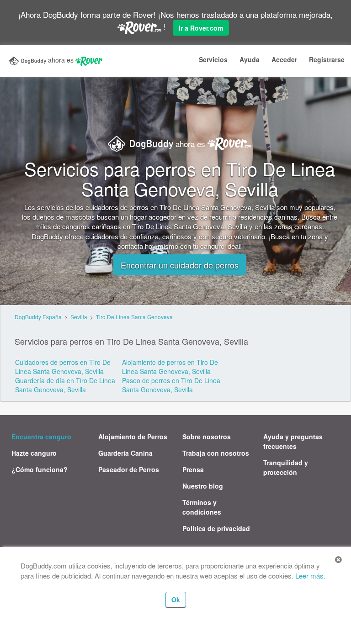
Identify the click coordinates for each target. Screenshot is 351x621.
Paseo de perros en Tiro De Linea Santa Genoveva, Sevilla (171, 385)
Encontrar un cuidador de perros (180, 265)
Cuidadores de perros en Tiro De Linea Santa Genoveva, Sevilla (63, 367)
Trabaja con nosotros (215, 453)
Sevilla (78, 317)
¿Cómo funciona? (39, 469)
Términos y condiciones (201, 507)
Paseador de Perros (128, 469)
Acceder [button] (284, 59)
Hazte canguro (34, 453)
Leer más (309, 575)
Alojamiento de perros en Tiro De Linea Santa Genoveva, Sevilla (170, 367)
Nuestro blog (202, 485)
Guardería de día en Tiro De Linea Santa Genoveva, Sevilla (65, 385)
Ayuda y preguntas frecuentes (293, 441)
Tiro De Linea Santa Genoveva (134, 317)
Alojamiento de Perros (132, 436)
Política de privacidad (216, 528)
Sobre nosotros (206, 436)
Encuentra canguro (41, 436)
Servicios (213, 59)
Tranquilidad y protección (285, 467)
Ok (175, 599)
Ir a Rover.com (201, 27)
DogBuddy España (38, 317)
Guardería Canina (125, 453)
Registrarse (327, 59)
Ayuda (249, 59)
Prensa (193, 469)
